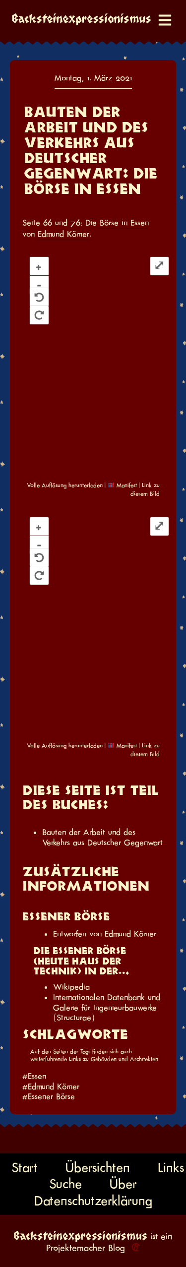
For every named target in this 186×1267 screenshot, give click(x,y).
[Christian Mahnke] (134, 1248)
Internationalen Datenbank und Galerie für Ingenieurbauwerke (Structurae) (106, 1007)
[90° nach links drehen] (39, 297)
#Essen (34, 1076)
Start (24, 1167)
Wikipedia (71, 987)
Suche (65, 1184)
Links (171, 1167)
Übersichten (97, 1167)
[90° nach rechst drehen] (39, 315)
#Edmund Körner (50, 1086)
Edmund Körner (63, 234)
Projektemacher (75, 1248)
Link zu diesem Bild (145, 489)
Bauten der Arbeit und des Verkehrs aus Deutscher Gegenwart (102, 837)
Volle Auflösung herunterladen (65, 485)
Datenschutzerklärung (93, 1201)
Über (123, 1184)
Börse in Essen (124, 223)
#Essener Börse (48, 1096)
